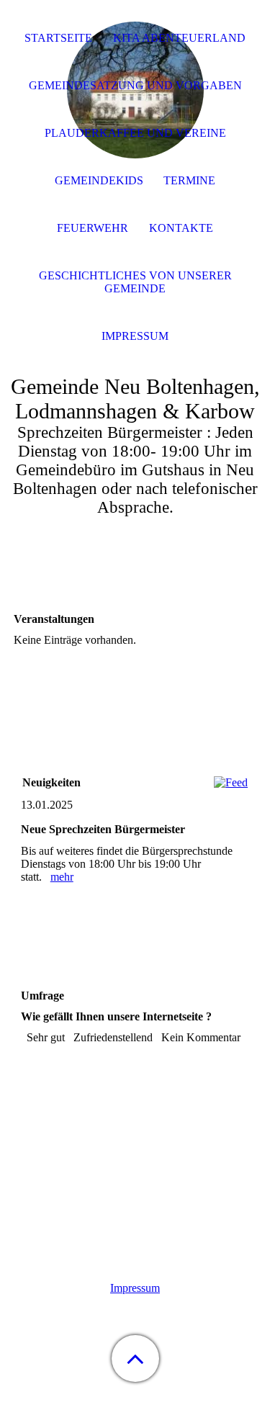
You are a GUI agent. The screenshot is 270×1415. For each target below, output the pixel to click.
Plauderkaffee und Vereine (135, 133)
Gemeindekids (99, 180)
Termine (189, 180)
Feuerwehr (92, 228)
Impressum (135, 1288)
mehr (61, 877)
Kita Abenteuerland (179, 38)
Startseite (58, 38)
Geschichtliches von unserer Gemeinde (135, 282)
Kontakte (181, 228)
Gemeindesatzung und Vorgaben (135, 85)
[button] (135, 1358)
